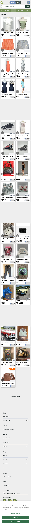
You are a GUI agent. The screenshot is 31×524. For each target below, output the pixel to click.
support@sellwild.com (12, 493)
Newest (5, 455)
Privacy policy (6, 420)
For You (7, 10)
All (13, 10)
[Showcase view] (29, 14)
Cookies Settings (15, 513)
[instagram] (10, 500)
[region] (15, 512)
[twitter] (15, 500)
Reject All (15, 517)
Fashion (5, 468)
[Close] (29, 503)
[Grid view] (27, 14)
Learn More (6, 485)
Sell (18, 2)
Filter (27, 6)
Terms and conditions (8, 429)
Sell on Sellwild (7, 477)
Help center (6, 416)
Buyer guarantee (7, 425)
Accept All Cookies (15, 521)
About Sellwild (6, 438)
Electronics (5, 463)
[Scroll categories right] (29, 10)
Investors (5, 446)
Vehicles (20, 10)
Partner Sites (6, 442)
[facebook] (4, 500)
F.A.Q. (4, 481)
